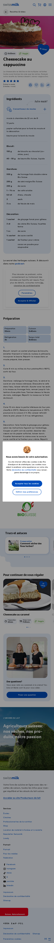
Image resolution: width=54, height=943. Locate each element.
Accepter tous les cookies (27, 484)
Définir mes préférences (27, 492)
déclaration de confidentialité (24, 470)
